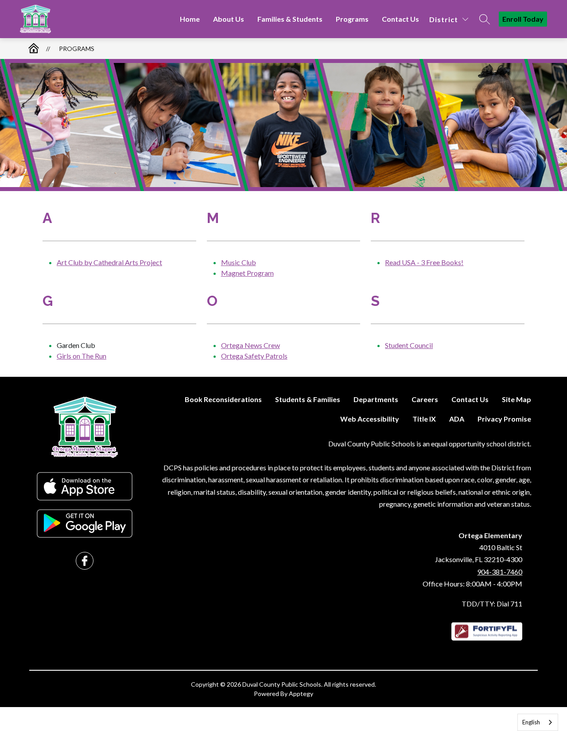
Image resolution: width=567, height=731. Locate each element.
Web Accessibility (369, 418)
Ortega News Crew (250, 345)
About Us (228, 19)
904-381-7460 (499, 571)
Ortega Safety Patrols (254, 356)
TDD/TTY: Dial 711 (492, 603)
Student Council (409, 345)
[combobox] (537, 722)
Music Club (238, 262)
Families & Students (289, 19)
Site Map (516, 399)
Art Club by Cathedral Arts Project (109, 262)
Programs (352, 19)
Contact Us (400, 19)
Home (190, 19)
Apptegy (301, 693)
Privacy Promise (504, 418)
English (531, 722)
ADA (456, 418)
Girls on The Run (81, 356)
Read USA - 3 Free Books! (424, 262)
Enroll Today (523, 19)
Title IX (424, 418)
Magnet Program (247, 273)
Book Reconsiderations (223, 399)
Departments (375, 399)
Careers (425, 399)
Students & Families (307, 399)
